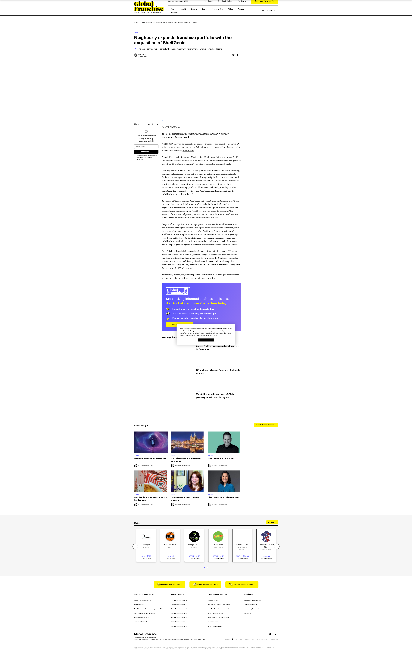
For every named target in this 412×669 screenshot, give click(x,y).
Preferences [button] (213, 335)
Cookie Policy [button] (222, 333)
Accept (206, 340)
